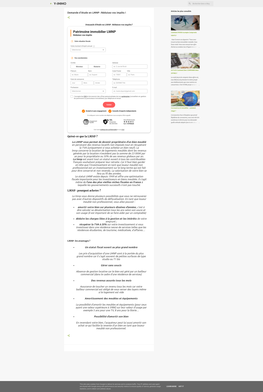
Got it (181, 386)
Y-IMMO (60, 3)
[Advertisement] (109, 368)
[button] (68, 17)
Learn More (171, 386)
